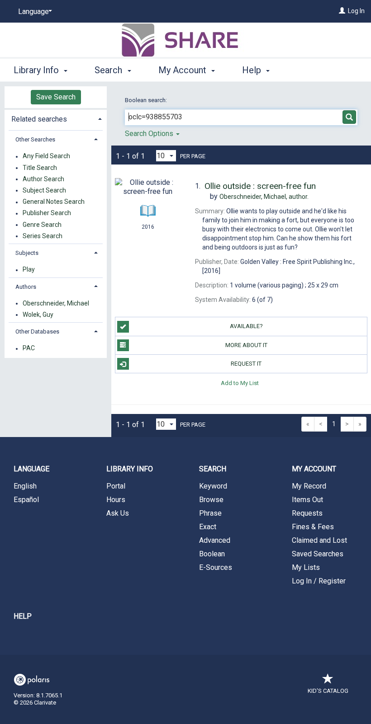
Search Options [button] (150, 133)
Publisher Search (47, 213)
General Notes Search (54, 202)
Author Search (43, 179)
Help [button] (252, 70)
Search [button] (109, 70)
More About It (246, 345)
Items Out (307, 499)
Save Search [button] (56, 97)
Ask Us (117, 513)
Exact (207, 526)
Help (23, 616)
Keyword (213, 486)
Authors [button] (25, 286)
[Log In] (342, 10)
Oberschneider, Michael (56, 303)
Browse (211, 499)
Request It (246, 363)
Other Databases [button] (37, 331)
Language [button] (31, 469)
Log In (356, 10)
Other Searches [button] (35, 139)
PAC (29, 348)
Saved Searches (317, 554)
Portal (115, 486)
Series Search (42, 236)
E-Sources (215, 567)
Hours (115, 499)
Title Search (40, 167)
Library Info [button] (37, 70)
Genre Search (42, 224)
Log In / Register (319, 581)
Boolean (212, 554)
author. (264, 196)
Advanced (214, 540)
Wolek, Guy (38, 314)
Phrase (210, 513)
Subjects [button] (26, 252)
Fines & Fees (313, 526)
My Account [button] (183, 70)
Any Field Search (46, 156)
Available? (246, 326)
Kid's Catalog (328, 690)
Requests (307, 513)
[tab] (56, 118)
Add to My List (240, 382)
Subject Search (44, 190)
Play (29, 269)
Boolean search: (146, 100)
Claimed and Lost (319, 540)
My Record (309, 486)
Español (26, 499)
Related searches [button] (39, 119)
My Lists (306, 567)
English (25, 486)
